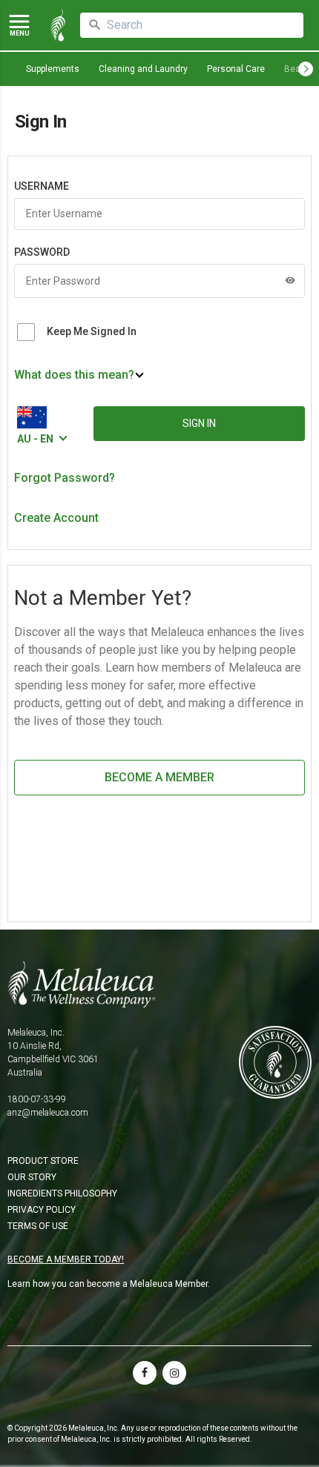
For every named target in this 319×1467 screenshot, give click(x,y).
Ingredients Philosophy (62, 1193)
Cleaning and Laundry (143, 69)
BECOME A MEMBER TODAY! (65, 1259)
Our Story (31, 1177)
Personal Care (236, 69)
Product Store (43, 1160)
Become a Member (159, 777)
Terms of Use (37, 1226)
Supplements (52, 69)
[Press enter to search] (95, 25)
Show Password (290, 280)
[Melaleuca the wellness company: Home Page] (57, 25)
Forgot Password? (64, 478)
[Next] (305, 69)
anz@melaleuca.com (47, 1112)
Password (42, 252)
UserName (41, 186)
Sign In (199, 423)
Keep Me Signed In (92, 331)
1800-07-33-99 (36, 1099)
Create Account (56, 518)
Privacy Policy (41, 1209)
